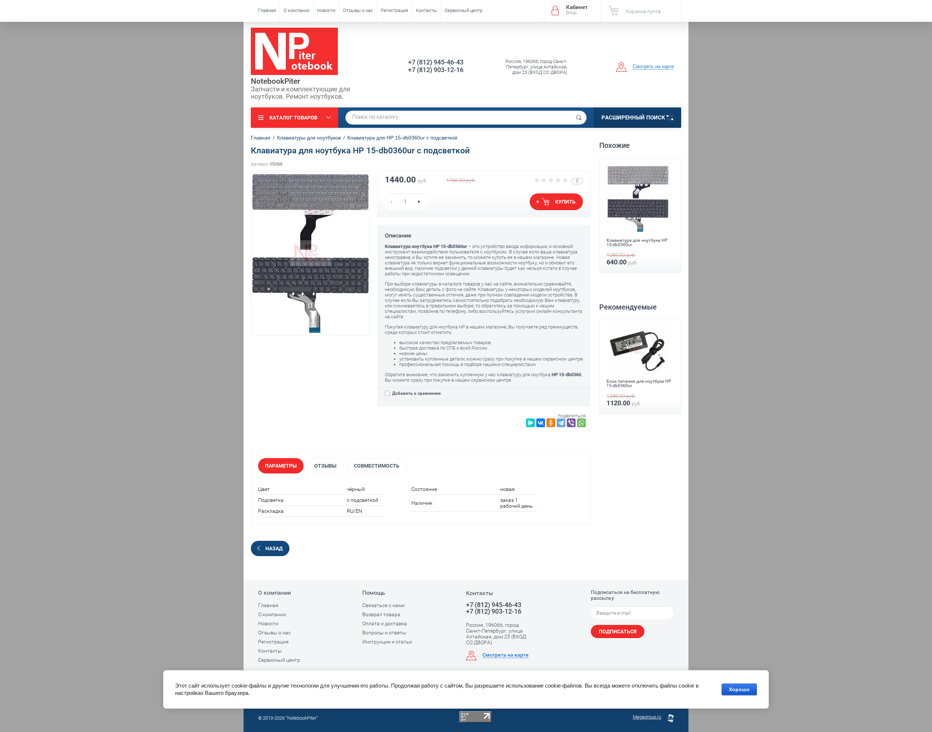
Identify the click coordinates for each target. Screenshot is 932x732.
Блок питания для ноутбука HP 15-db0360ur (639, 383)
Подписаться (617, 631)
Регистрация (394, 10)
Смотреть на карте (653, 66)
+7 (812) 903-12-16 (435, 70)
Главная (267, 10)
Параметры (281, 466)
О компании (296, 10)
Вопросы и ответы (384, 632)
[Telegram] (561, 422)
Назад (274, 548)
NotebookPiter (275, 81)
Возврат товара (381, 614)
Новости (326, 10)
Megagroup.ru (647, 717)
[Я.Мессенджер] (530, 422)
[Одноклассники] (550, 422)
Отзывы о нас (358, 10)
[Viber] (571, 422)
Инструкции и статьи (387, 642)
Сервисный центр (463, 10)
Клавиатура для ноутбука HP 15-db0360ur (637, 242)
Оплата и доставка (384, 623)
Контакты (426, 10)
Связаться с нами (383, 605)
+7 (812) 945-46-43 (435, 62)
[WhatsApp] (581, 422)
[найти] (579, 118)
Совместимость (376, 466)
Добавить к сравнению (416, 393)
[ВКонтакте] (540, 422)
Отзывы (325, 466)
